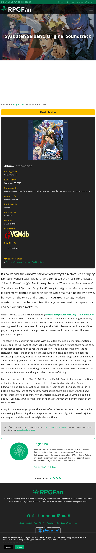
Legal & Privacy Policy (69, 523)
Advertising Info (53, 523)
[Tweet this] (51, 478)
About (62, 2)
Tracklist (14, 248)
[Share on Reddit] (57, 478)
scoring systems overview (55, 427)
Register (91, 2)
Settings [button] (8, 547)
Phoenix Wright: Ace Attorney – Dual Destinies (25, 262)
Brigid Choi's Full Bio (45, 467)
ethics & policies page (26, 430)
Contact (71, 2)
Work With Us (39, 523)
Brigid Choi (18, 104)
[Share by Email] (60, 478)
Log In (81, 2)
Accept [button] (19, 547)
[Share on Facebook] (54, 478)
